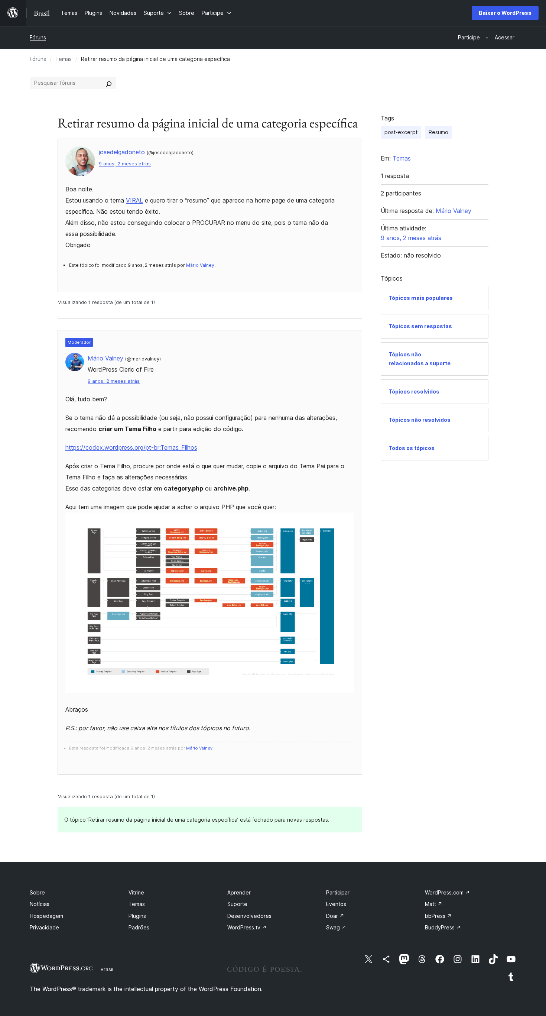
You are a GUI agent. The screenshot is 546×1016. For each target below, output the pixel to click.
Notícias (39, 904)
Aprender (239, 892)
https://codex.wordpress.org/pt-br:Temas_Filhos (131, 447)
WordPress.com (447, 892)
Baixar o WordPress (505, 13)
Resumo (438, 132)
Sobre (37, 892)
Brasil (107, 969)
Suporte (237, 904)
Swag (336, 927)
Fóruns (38, 37)
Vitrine (136, 892)
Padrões (139, 927)
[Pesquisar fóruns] (109, 83)
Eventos (336, 904)
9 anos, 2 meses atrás (125, 163)
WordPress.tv (247, 927)
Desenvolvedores (249, 916)
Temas (63, 59)
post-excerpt (400, 132)
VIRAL (134, 200)
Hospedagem (46, 916)
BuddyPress (443, 927)
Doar (335, 916)
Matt (433, 904)
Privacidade (44, 927)
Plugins (137, 916)
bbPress (438, 916)
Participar (338, 892)
